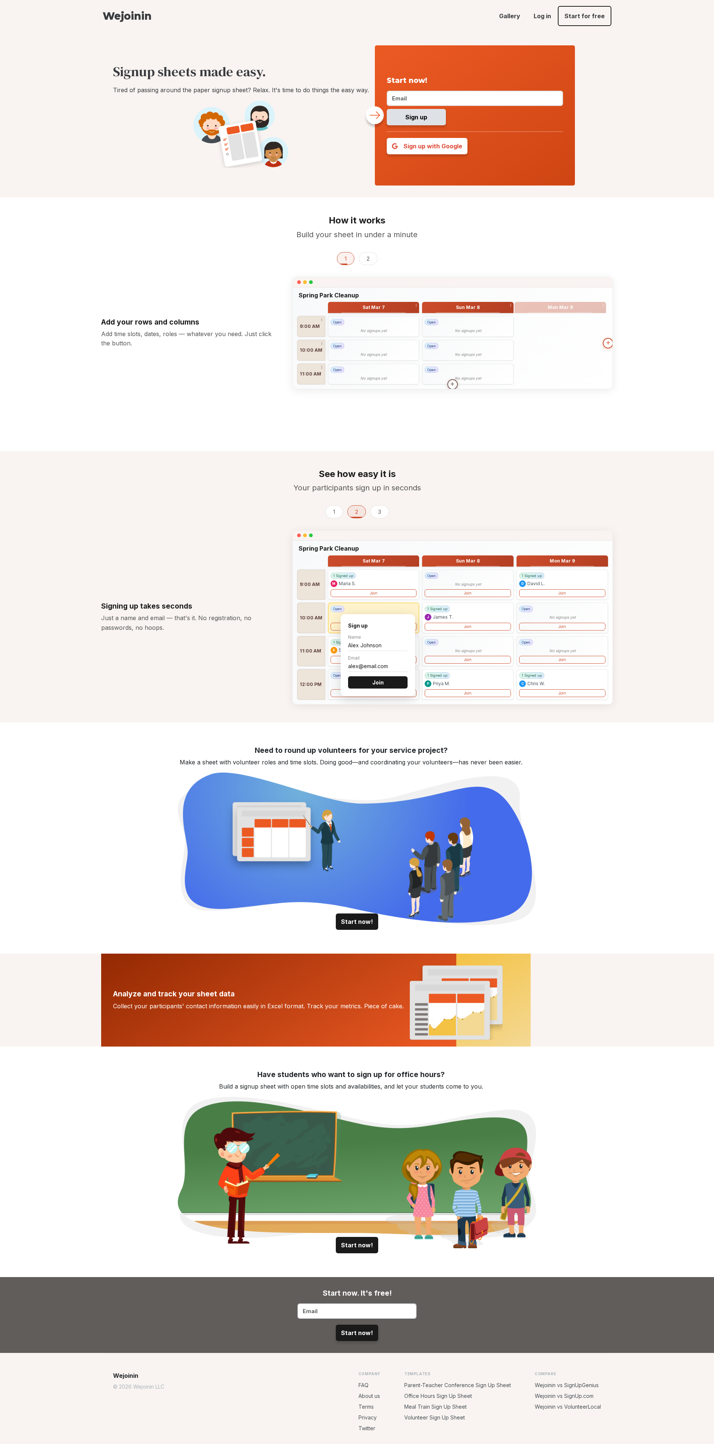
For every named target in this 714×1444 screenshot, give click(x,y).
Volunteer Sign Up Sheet (434, 1435)
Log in (542, 16)
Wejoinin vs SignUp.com (564, 1414)
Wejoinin (127, 16)
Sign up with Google (432, 146)
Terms (366, 1425)
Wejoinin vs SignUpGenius (567, 1403)
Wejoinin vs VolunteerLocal (568, 1425)
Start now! (357, 940)
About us (369, 1414)
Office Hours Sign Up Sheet (438, 1414)
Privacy (367, 1435)
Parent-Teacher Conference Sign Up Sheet (457, 1403)
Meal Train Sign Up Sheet (435, 1425)
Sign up (416, 117)
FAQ (363, 1403)
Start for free (585, 16)
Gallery (509, 16)
